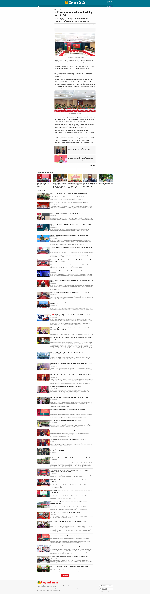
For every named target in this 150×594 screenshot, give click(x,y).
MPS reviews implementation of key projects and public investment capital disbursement (69, 410)
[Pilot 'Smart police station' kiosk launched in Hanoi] (106, 178)
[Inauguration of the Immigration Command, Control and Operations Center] (43, 548)
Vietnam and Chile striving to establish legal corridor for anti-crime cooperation (70, 584)
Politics (62, 6)
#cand (61, 168)
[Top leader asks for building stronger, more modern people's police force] (43, 537)
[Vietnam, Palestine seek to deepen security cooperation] (43, 432)
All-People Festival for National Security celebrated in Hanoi (65, 512)
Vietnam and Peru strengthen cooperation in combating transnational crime (69, 556)
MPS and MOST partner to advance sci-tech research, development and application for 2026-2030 (71, 491)
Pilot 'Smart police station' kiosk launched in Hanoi (106, 184)
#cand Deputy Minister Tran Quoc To (85, 168)
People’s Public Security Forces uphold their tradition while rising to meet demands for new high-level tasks (59, 185)
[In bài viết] (93, 25)
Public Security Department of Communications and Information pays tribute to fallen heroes (70, 458)
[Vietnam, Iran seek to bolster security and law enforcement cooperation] (43, 442)
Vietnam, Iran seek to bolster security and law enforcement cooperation (68, 439)
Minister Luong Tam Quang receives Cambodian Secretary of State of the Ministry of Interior (71, 281)
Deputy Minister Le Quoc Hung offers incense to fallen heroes (65, 420)
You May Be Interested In (45, 172)
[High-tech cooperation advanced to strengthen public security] (43, 389)
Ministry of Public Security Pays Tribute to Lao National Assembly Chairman (69, 193)
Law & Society (68, 6)
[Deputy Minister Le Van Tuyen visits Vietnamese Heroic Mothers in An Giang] (43, 400)
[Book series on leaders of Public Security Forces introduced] (44, 178)
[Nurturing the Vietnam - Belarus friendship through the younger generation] (90, 178)
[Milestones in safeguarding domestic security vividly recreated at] (43, 577)
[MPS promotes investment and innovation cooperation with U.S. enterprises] (43, 295)
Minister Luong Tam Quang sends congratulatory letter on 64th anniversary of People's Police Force (69, 502)
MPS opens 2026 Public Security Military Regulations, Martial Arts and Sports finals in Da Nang (71, 364)
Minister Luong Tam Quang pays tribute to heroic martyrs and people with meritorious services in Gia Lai (68, 522)
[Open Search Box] (107, 6)
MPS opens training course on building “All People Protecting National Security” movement (74, 29)
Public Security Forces (54, 6)
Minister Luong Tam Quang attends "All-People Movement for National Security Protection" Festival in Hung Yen (70, 328)
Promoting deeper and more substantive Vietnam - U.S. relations (66, 213)
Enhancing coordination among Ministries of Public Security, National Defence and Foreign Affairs (70, 302)
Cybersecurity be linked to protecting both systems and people (66, 270)
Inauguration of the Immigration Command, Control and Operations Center (69, 546)
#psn (56, 168)
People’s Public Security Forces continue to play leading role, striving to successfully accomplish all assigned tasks (71, 260)
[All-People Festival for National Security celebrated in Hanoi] (43, 515)
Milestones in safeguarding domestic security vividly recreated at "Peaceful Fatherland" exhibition (69, 575)
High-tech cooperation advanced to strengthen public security (66, 386)
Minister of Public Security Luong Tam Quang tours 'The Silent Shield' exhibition (70, 566)
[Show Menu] (39, 6)
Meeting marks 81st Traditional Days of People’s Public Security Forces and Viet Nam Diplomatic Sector (75, 185)
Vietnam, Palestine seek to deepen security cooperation (64, 430)
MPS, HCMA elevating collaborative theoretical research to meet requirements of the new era (70, 480)
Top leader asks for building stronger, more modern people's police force (68, 535)
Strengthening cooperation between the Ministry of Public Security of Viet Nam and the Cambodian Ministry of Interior (71, 248)
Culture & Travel (80, 6)
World (74, 6)
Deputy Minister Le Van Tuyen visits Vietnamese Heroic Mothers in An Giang (69, 397)
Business (87, 6)
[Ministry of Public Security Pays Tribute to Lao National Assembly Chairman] (43, 196)
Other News (41, 191)
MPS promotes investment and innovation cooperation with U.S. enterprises (69, 292)
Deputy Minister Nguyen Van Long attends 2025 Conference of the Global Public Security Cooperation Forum (80, 149)
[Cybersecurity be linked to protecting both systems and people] (43, 273)
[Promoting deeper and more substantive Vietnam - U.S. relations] (43, 216)
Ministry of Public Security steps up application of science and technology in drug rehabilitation (70, 225)
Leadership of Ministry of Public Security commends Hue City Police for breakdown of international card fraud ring (71, 449)
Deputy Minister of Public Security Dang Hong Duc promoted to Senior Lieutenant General (70, 375)
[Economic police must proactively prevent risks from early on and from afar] (43, 205)
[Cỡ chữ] (91, 25)
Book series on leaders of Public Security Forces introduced (43, 185)
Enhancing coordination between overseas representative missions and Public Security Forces (69, 236)
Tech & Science (93, 6)
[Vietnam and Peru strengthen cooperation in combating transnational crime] (43, 559)
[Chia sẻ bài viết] (89, 25)
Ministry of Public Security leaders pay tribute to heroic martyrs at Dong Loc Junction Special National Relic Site (69, 353)
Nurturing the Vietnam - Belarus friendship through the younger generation (90, 185)
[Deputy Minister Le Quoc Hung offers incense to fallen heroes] (43, 423)
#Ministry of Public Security (70, 168)
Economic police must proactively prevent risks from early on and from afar (69, 202)
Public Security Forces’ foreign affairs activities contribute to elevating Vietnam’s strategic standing (70, 315)
